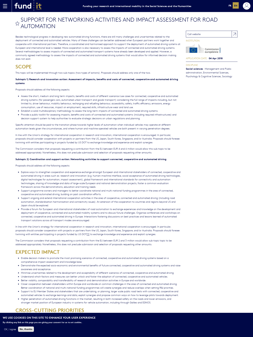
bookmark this (17, 23)
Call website (194, 34)
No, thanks (26, 329)
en (235, 5)
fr (230, 5)
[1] (88, 234)
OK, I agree (10, 329)
